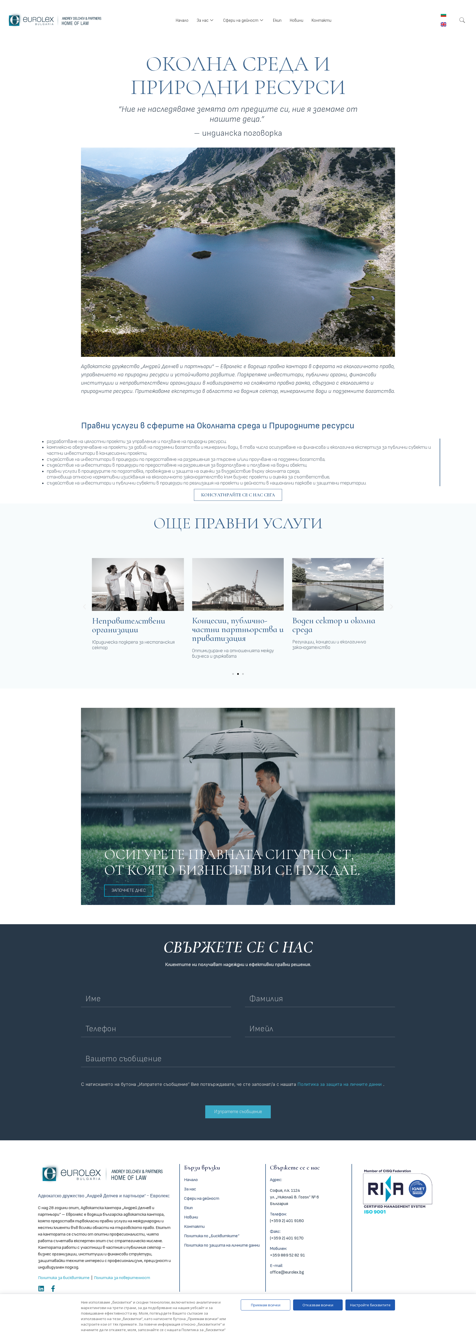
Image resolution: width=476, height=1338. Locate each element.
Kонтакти (321, 20)
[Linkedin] (41, 1288)
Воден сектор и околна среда (333, 625)
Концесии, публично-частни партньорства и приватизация (238, 629)
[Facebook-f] (53, 1288)
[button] (84, 606)
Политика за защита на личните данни (340, 1084)
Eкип (277, 20)
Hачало (182, 20)
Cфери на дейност (240, 20)
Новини (296, 20)
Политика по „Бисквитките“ (211, 1236)
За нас (203, 20)
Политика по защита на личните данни (222, 1245)
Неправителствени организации (128, 625)
